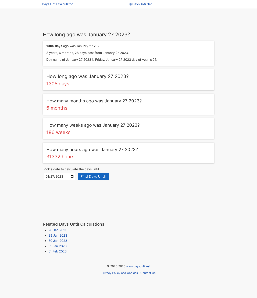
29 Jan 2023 (57, 235)
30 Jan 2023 (57, 241)
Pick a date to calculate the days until (71, 169)
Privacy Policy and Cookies (120, 273)
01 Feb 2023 (57, 251)
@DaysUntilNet (140, 4)
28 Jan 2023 (57, 230)
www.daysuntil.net (138, 266)
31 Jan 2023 (57, 246)
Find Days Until (93, 176)
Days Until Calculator (57, 4)
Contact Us (147, 273)
